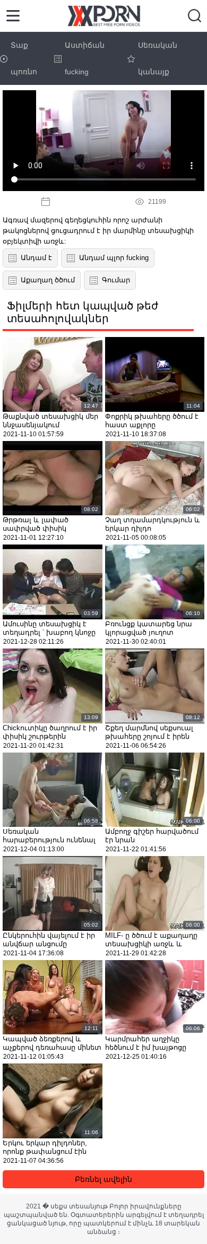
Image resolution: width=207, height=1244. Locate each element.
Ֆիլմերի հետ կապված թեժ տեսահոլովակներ (82, 312)
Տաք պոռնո (24, 58)
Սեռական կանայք (157, 58)
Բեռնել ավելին (103, 1179)
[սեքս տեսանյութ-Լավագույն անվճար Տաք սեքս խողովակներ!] (104, 16)
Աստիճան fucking (85, 58)
